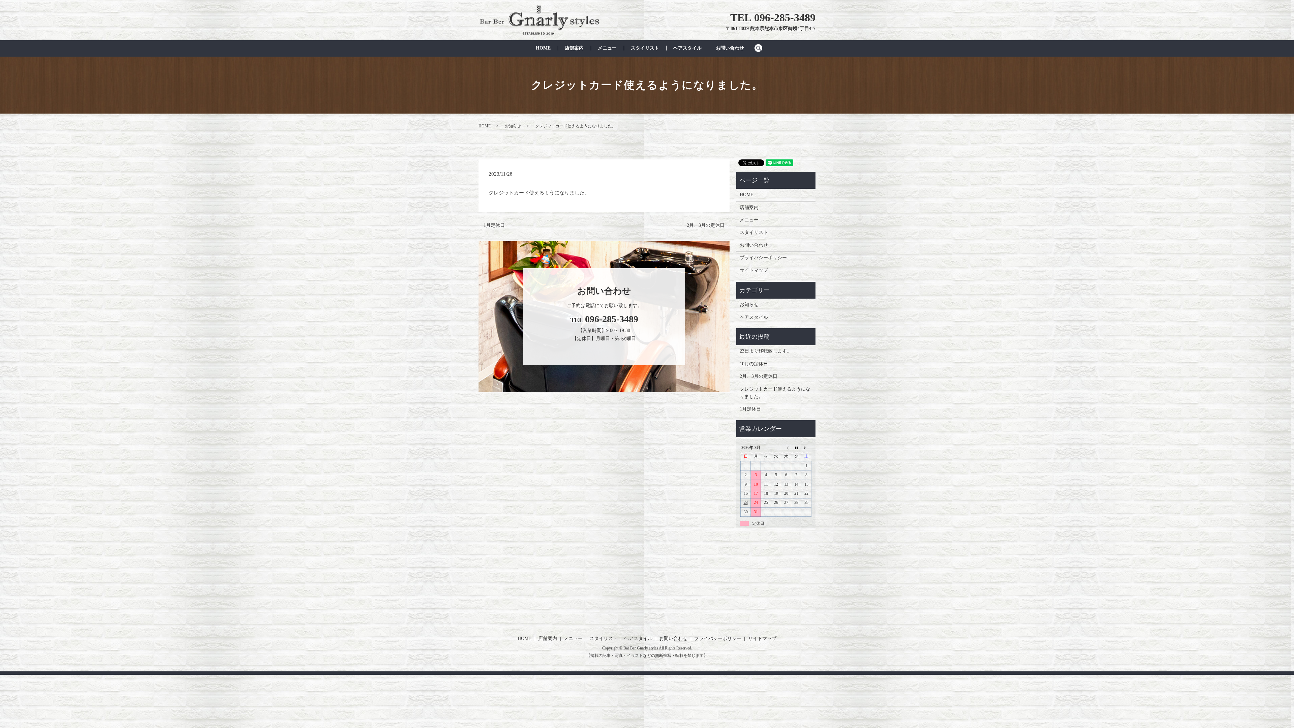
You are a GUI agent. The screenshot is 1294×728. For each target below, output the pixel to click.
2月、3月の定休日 (706, 225)
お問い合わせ (730, 48)
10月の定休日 (754, 363)
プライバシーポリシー (763, 257)
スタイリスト (645, 48)
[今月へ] (796, 447)
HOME (543, 48)
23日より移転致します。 (766, 351)
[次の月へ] (806, 447)
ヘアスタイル (687, 48)
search (761, 48)
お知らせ (513, 126)
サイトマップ (754, 270)
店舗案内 (574, 48)
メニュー (607, 48)
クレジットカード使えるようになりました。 (775, 393)
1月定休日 (494, 225)
